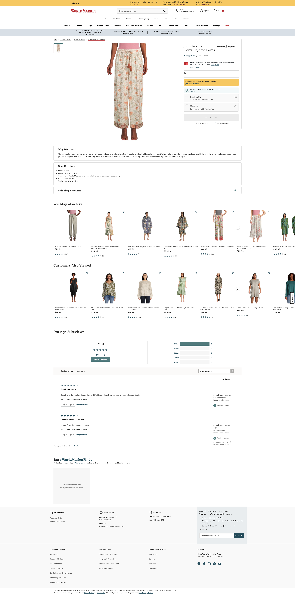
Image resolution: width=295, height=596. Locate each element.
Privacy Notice (89, 593)
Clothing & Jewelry (65, 39)
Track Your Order (56, 518)
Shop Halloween (166, 33)
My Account (54, 554)
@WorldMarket (203, 556)
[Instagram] (209, 563)
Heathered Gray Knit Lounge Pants (68, 246)
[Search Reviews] (232, 371)
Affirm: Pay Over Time (58, 578)
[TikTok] (204, 563)
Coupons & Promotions (107, 559)
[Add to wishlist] (87, 212)
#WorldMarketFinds (217, 556)
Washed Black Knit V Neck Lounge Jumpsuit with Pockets (70, 308)
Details (182, 4)
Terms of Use (101, 593)
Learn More (205, 4)
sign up (238, 535)
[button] (67, 25)
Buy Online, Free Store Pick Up (61, 573)
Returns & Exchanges (57, 521)
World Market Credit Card (109, 563)
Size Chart (187, 76)
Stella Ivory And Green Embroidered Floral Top (107, 308)
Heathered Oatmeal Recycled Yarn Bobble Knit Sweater (143, 308)
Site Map (152, 563)
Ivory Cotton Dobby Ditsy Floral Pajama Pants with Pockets (251, 247)
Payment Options (56, 568)
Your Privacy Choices (146, 593)
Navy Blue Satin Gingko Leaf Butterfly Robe (144, 246)
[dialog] (147, 592)
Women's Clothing (79, 39)
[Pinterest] (214, 563)
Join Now (136, 4)
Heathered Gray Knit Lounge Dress (250, 307)
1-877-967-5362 (105, 520)
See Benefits (194, 67)
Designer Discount (106, 568)
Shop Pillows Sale (128, 33)
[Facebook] (199, 563)
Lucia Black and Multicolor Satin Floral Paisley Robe (181, 247)
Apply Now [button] (215, 64)
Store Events (153, 568)
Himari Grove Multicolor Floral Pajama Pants (217, 246)
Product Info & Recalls (58, 582)
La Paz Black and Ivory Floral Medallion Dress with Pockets (217, 308)
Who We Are (153, 554)
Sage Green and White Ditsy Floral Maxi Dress (178, 308)
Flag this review (82, 404)
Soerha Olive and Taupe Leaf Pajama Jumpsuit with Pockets (105, 247)
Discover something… (127, 11)
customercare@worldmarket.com (111, 526)
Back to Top (75, 446)
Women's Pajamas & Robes (96, 39)
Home (55, 39)
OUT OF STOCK (211, 117)
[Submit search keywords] (164, 10)
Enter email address (210, 535)
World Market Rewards (108, 554)
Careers (152, 559)
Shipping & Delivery (57, 559)
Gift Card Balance (56, 563)
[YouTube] (219, 563)
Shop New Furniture (204, 33)
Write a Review (101, 359)
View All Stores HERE (156, 520)
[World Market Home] (83, 10)
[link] (219, 10)
